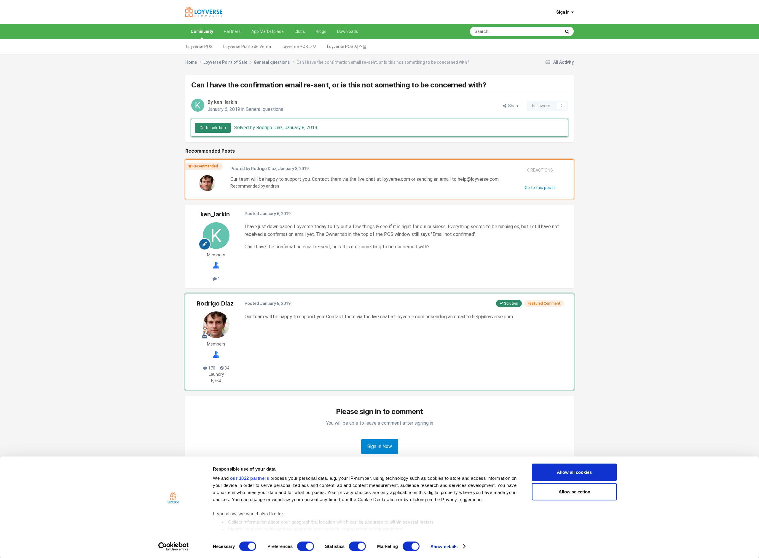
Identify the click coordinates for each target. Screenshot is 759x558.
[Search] (567, 31)
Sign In (563, 12)
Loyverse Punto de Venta (247, 46)
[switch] (305, 546)
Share (512, 105)
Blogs (321, 31)
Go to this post (539, 187)
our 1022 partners (249, 478)
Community (202, 31)
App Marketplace (267, 31)
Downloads (347, 31)
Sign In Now (379, 446)
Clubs (299, 31)
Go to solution (213, 127)
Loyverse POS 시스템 (347, 46)
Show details (443, 546)
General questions (264, 109)
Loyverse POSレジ (299, 46)
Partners (232, 31)
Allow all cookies (574, 472)
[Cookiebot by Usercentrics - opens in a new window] (174, 546)
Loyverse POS (199, 46)
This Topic (543, 31)
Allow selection (574, 491)
